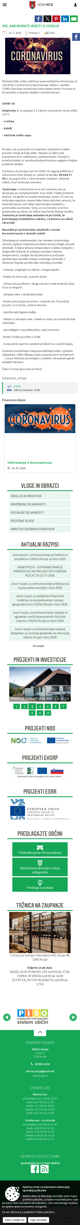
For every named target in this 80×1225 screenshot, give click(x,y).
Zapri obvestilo (38, 1220)
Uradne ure (40, 1087)
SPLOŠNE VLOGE (22, 521)
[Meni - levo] (4, 4)
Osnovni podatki (40, 1042)
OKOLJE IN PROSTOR (26, 496)
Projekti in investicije (40, 660)
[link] (38, 18)
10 (47, 713)
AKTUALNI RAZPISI (40, 544)
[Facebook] (76, 37)
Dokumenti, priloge (14, 378)
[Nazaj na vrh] (40, 1033)
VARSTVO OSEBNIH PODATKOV (32, 529)
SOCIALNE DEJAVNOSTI (27, 512)
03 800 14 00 (42, 1064)
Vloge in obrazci (40, 486)
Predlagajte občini (39, 834)
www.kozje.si (40, 1075)
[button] (7, 1017)
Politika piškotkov (44, 1212)
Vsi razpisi (38, 646)
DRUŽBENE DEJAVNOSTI (28, 504)
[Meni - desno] (75, 4)
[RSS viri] (44, 1168)
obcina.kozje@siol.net (40, 1071)
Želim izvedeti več (14, 1220)
